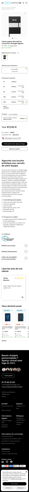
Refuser (20, 488)
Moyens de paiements (8, 443)
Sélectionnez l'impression (9, 65)
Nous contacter (6, 410)
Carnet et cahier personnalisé (9, 7)
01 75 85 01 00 (8, 382)
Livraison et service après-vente (11, 439)
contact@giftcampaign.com (11, 385)
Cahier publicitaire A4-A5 (8, 9)
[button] (12, 38)
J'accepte (14, 484)
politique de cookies (16, 479)
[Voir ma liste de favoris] (26, 3)
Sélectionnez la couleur (10, 53)
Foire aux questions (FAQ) (9, 454)
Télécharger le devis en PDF (12, 138)
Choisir (8, 488)
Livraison (10, 114)
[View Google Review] (22, 297)
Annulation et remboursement (11, 441)
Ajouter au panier (14, 149)
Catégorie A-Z (20, 406)
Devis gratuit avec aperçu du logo (14, 144)
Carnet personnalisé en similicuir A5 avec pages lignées (20, 328)
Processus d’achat (7, 436)
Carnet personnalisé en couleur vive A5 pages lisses (7, 328)
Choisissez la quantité (8, 78)
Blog (17, 408)
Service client (6, 451)
